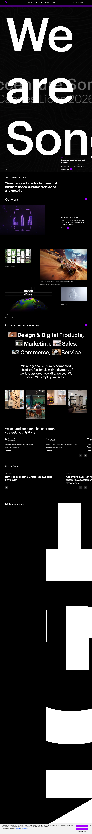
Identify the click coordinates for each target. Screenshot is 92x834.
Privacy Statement (25, 828)
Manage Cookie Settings (82, 831)
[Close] (90, 825)
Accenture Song (8, 6)
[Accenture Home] (9, 2)
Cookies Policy (17, 828)
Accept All (82, 826)
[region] (46, 829)
